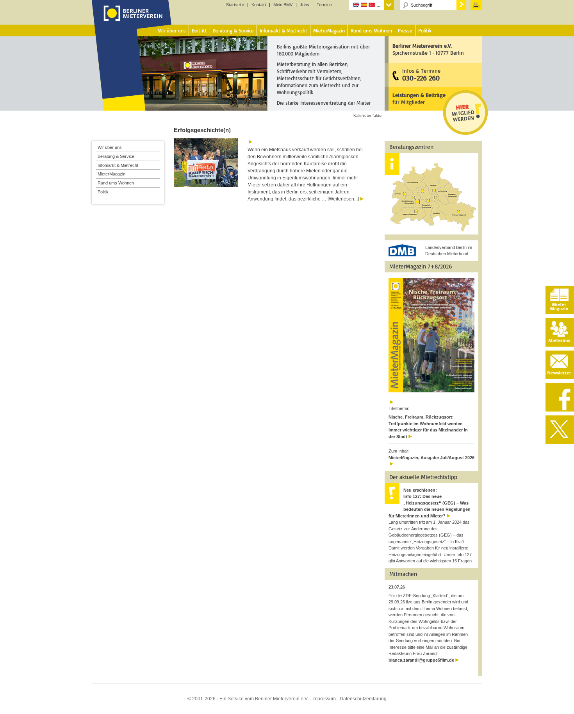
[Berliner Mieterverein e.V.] (132, 20)
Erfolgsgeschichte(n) (202, 130)
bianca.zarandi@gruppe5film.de (421, 660)
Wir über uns (110, 147)
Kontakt (258, 5)
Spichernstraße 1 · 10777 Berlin (428, 49)
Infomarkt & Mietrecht (118, 165)
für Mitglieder (419, 98)
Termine (324, 5)
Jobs (304, 5)
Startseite (235, 5)
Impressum (324, 698)
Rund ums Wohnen (116, 183)
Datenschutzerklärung (363, 698)
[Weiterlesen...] (343, 199)
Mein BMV (282, 5)
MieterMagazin (111, 174)
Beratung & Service (116, 156)
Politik (103, 192)
